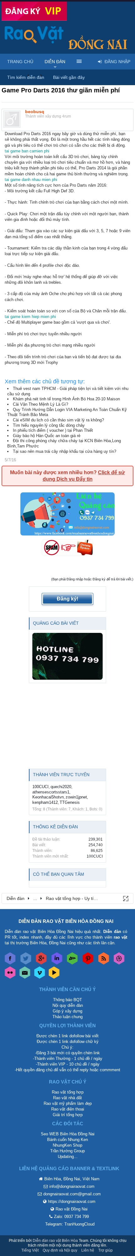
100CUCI (40, 786)
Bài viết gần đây (69, 77)
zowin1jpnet (76, 797)
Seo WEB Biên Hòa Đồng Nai (67, 1134)
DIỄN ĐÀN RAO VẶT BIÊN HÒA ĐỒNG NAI (66, 921)
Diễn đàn (55, 61)
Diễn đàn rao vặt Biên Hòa (55, 1240)
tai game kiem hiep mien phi (30, 316)
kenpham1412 (45, 802)
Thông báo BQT (67, 999)
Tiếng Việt (30, 1250)
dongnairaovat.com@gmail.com (72, 1194)
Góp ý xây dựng (67, 1011)
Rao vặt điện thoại (67, 1109)
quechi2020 (61, 786)
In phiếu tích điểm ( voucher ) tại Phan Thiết (53, 430)
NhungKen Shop (67, 1145)
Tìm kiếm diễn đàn (25, 77)
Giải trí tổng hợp (68, 1114)
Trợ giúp (105, 1250)
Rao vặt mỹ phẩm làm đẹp (68, 1103)
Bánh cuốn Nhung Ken (67, 1139)
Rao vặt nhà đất (67, 1097)
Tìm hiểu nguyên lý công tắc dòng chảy (49, 425)
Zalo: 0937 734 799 (71, 1216)
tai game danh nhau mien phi (31, 179)
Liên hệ (87, 1250)
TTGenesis (70, 802)
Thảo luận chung (67, 1016)
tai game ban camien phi (27, 151)
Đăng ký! (67, 598)
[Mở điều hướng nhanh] (125, 898)
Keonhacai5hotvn (48, 797)
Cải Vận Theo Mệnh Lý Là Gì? (40, 404)
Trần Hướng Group (67, 1151)
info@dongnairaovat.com (71, 1186)
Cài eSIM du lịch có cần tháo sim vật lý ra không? (58, 420)
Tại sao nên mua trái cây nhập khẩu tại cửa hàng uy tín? (64, 451)
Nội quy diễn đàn (67, 1005)
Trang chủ (20, 61)
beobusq (34, 111)
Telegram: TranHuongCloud (69, 1224)
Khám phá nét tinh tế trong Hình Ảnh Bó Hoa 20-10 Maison (66, 399)
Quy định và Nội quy (60, 1250)
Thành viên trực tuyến (61, 774)
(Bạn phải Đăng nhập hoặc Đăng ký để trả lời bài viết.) (92, 579)
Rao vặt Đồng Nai (72, 1209)
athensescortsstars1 (50, 792)
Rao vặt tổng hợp (68, 1092)
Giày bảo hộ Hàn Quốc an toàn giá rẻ (46, 435)
